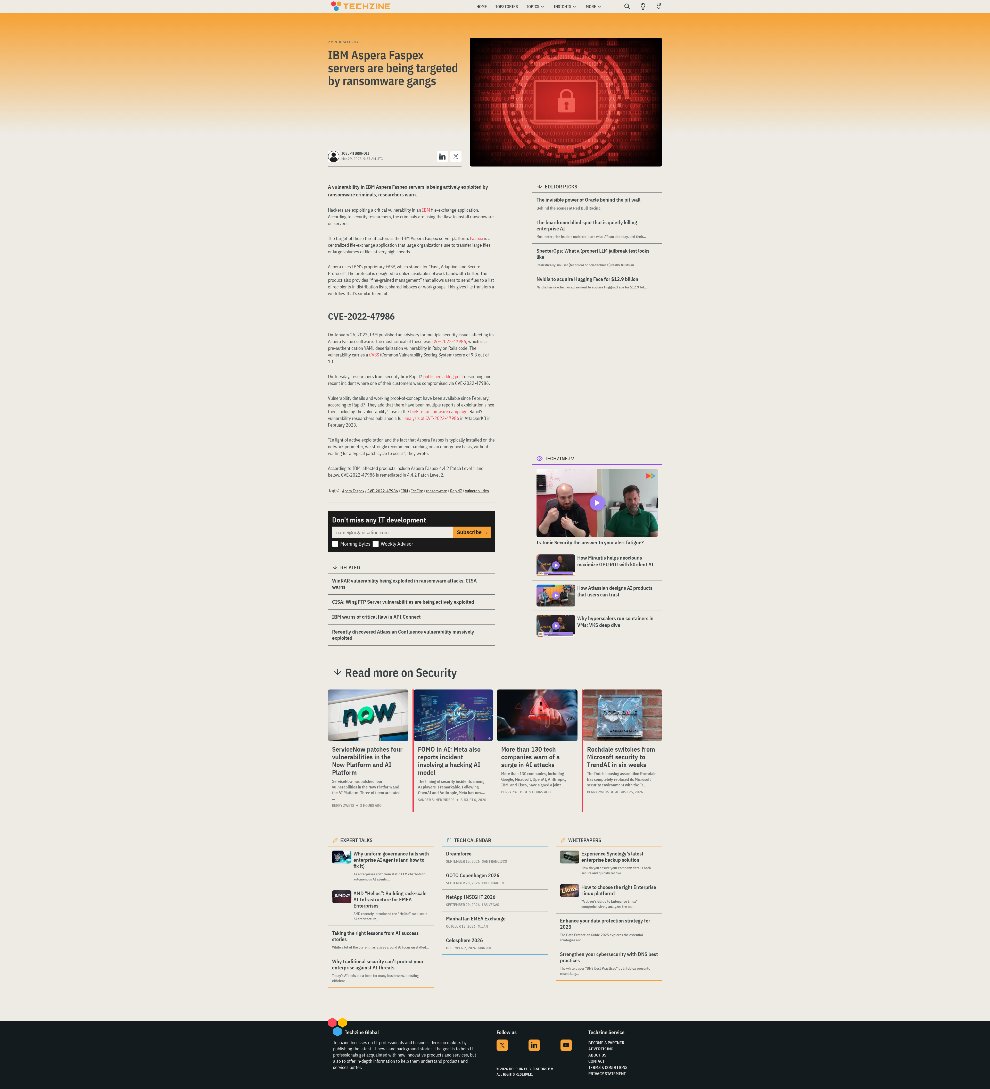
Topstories (506, 6)
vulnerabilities (477, 490)
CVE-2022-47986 (449, 341)
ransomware (436, 490)
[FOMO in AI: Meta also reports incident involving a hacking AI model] (453, 715)
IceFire (417, 490)
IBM (426, 210)
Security (351, 42)
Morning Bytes (355, 543)
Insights (562, 6)
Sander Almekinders (436, 799)
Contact (596, 1061)
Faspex (476, 238)
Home (481, 6)
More (591, 6)
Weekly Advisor (397, 543)
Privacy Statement (607, 1073)
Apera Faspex (353, 490)
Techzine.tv (559, 458)
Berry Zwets (343, 805)
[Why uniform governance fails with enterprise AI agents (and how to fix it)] (341, 866)
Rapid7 (456, 490)
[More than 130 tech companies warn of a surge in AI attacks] (537, 715)
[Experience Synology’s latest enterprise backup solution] (569, 863)
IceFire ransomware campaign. (439, 411)
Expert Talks (356, 840)
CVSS (374, 355)
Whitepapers (584, 840)
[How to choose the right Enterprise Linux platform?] (569, 896)
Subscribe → (472, 532)
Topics (532, 6)
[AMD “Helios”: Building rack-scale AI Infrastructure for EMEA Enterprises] (341, 905)
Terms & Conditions (608, 1067)
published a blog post (443, 376)
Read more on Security (401, 672)
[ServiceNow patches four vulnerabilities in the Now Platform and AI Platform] (368, 715)
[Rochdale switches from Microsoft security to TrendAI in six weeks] (622, 715)
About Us (597, 1055)
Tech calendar (472, 840)
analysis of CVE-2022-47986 (432, 418)
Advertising (600, 1048)
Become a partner (606, 1042)
